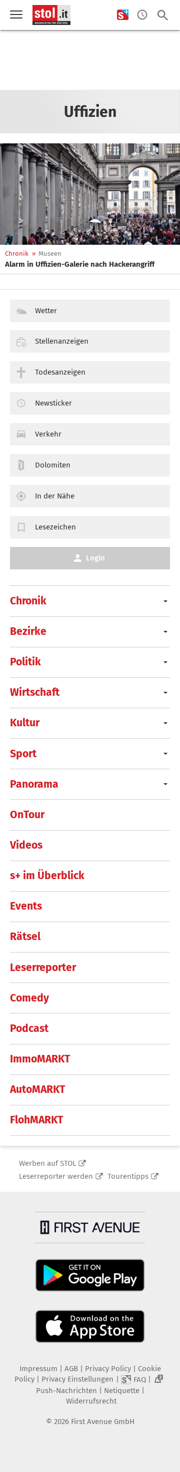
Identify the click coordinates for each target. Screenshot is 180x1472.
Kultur (25, 722)
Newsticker (53, 403)
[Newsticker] (142, 15)
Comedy (29, 997)
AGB (71, 1368)
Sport (23, 753)
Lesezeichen (55, 526)
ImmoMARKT (40, 1058)
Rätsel (25, 936)
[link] (79, 264)
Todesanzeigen (60, 372)
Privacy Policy (108, 1368)
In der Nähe (54, 495)
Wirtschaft (35, 692)
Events (26, 906)
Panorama (34, 784)
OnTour (27, 814)
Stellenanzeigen (61, 341)
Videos (26, 845)
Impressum (39, 1368)
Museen (50, 253)
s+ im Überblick (47, 875)
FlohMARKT (36, 1119)
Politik (25, 661)
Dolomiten (52, 465)
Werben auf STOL (47, 1163)
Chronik (16, 253)
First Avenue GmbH (102, 1421)
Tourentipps (128, 1176)
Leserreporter (43, 967)
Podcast (29, 1028)
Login (95, 557)
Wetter (46, 310)
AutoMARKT (37, 1089)
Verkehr (48, 434)
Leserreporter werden (56, 1176)
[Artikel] (90, 194)
